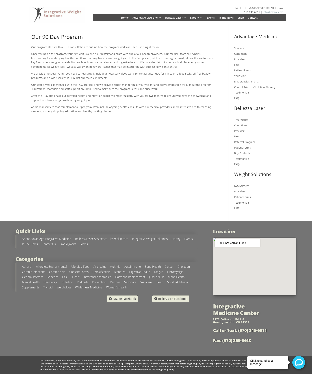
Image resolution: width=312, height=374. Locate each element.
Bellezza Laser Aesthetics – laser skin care (101, 239)
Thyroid (48, 287)
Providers (240, 59)
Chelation (184, 267)
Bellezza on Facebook (172, 299)
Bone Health (153, 267)
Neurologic (51, 282)
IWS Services (241, 186)
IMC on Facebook (124, 299)
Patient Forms (242, 70)
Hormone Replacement (130, 277)
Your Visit (240, 76)
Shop (241, 17)
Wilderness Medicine (88, 287)
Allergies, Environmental (51, 267)
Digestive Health (139, 272)
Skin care (146, 282)
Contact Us (49, 244)
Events (211, 17)
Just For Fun (156, 277)
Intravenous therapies (97, 277)
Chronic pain (57, 272)
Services (239, 48)
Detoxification (101, 272)
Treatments (241, 119)
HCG (65, 277)
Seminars (130, 282)
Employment (68, 244)
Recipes (115, 282)
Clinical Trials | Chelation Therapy (255, 87)
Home (125, 17)
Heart (75, 277)
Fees (237, 64)
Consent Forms (78, 272)
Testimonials (242, 92)
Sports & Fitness (177, 282)
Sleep (159, 282)
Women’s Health (116, 287)
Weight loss (64, 287)
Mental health (31, 282)
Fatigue (158, 272)
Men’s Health (176, 277)
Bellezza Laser (174, 17)
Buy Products (242, 153)
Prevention (99, 282)
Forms (84, 244)
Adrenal (27, 267)
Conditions (240, 53)
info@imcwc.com (273, 12)
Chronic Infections (33, 272)
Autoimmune (132, 267)
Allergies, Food (80, 267)
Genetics (52, 277)
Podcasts (82, 282)
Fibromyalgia (175, 272)
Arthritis (115, 267)
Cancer (169, 267)
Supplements (30, 287)
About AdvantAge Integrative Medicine (46, 239)
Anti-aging (100, 267)
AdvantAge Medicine (145, 17)
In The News (226, 17)
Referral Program (244, 142)
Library (194, 17)
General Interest (32, 277)
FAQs (237, 98)
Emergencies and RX (246, 81)
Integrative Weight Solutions (150, 239)
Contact (253, 17)
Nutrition (67, 282)
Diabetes (119, 272)
